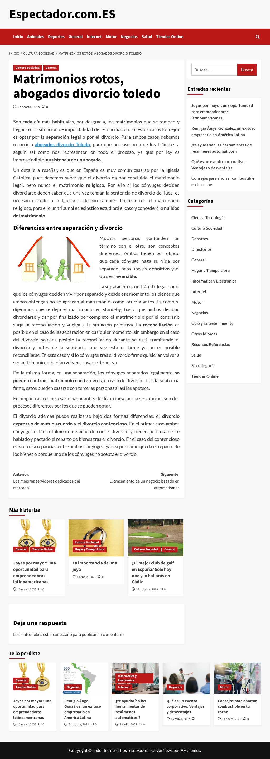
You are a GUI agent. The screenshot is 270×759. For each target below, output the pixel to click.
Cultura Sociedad (28, 68)
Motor (111, 37)
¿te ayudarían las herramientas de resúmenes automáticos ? (221, 148)
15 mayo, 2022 (180, 719)
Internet (94, 37)
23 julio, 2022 (128, 724)
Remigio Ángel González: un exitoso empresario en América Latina (223, 131)
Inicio (18, 37)
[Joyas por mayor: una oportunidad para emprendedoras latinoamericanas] (37, 537)
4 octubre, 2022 (79, 724)
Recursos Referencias (210, 344)
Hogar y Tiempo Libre (89, 549)
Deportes (56, 37)
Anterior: (46, 481)
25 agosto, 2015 (29, 107)
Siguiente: (144, 481)
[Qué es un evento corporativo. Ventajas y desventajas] (186, 678)
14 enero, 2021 (86, 577)
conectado (62, 634)
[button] (257, 36)
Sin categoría (203, 365)
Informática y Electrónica (214, 281)
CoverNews (162, 750)
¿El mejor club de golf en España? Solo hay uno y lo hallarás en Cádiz (153, 572)
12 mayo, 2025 (26, 589)
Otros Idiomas (204, 333)
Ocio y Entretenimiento (212, 323)
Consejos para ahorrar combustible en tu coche (222, 181)
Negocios (129, 37)
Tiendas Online (169, 37)
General (76, 37)
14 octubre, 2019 (147, 589)
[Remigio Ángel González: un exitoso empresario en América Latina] (84, 678)
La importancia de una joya (95, 566)
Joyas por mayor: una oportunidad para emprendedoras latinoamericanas (34, 572)
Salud (147, 37)
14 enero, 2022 (231, 719)
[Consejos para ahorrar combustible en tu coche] (237, 678)
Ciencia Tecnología (208, 217)
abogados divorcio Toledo (62, 144)
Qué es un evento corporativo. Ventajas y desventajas (218, 164)
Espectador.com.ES (62, 14)
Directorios (201, 249)
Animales (35, 37)
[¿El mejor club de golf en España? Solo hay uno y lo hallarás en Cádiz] (155, 537)
